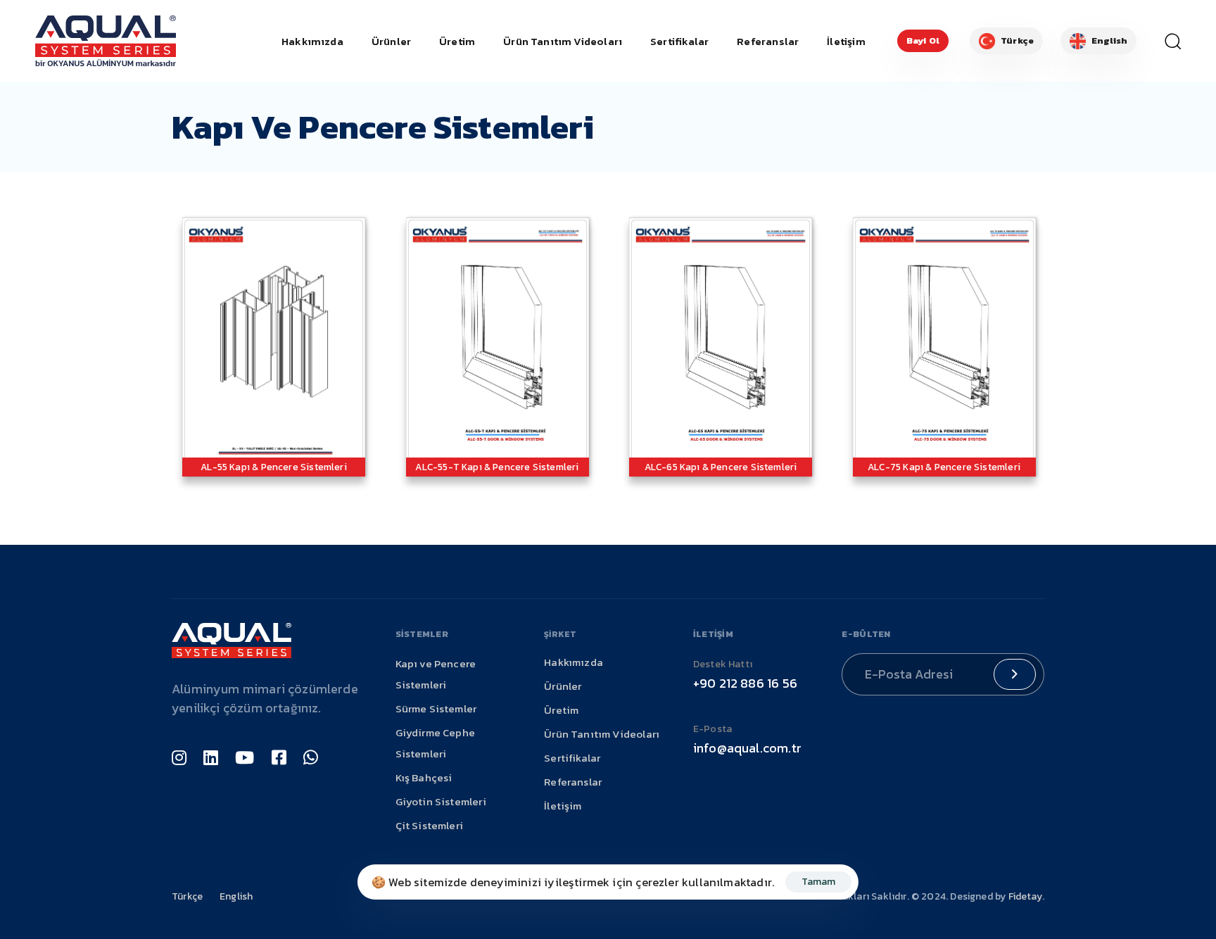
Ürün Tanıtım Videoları (562, 41)
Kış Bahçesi (423, 777)
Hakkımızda (312, 41)
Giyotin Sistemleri (440, 801)
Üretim (457, 41)
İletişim (846, 41)
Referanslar (768, 41)
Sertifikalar (679, 41)
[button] (1167, 40)
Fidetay (1025, 896)
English (236, 896)
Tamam (818, 881)
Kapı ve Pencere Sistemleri (435, 674)
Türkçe (187, 896)
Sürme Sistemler (436, 708)
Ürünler (391, 41)
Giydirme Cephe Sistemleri (435, 743)
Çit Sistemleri (429, 825)
